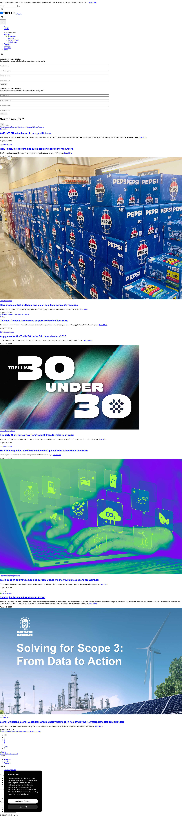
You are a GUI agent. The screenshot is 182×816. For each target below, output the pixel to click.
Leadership (10, 332)
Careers (3, 332)
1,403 (6, 747)
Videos (28, 127)
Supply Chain (10, 431)
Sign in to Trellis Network (9, 754)
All (1, 127)
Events (6, 29)
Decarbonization (6, 301)
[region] (23, 791)
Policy (2, 316)
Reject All (23, 807)
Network (7, 46)
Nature (2, 431)
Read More (142, 137)
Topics (6, 27)
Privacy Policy (23, 794)
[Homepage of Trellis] (3, 752)
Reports (41, 127)
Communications (6, 145)
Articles (5, 127)
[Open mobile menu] (3, 21)
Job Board (7, 48)
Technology (4, 129)
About (6, 50)
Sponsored (16, 576)
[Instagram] (3, 804)
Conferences (12, 127)
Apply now (92, 2)
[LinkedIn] (1, 804)
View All (7, 34)
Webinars (7, 44)
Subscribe (3, 84)
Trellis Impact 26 (10, 770)
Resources (21, 127)
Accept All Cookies (23, 801)
